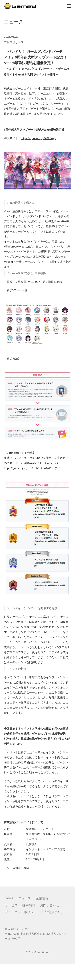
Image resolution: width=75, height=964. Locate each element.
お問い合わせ (49, 905)
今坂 (26, 867)
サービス (11, 905)
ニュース (24, 898)
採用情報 (28, 905)
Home (9, 898)
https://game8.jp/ (14, 468)
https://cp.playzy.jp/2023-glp (38, 138)
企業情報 (42, 898)
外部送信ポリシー (54, 912)
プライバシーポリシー (21, 912)
